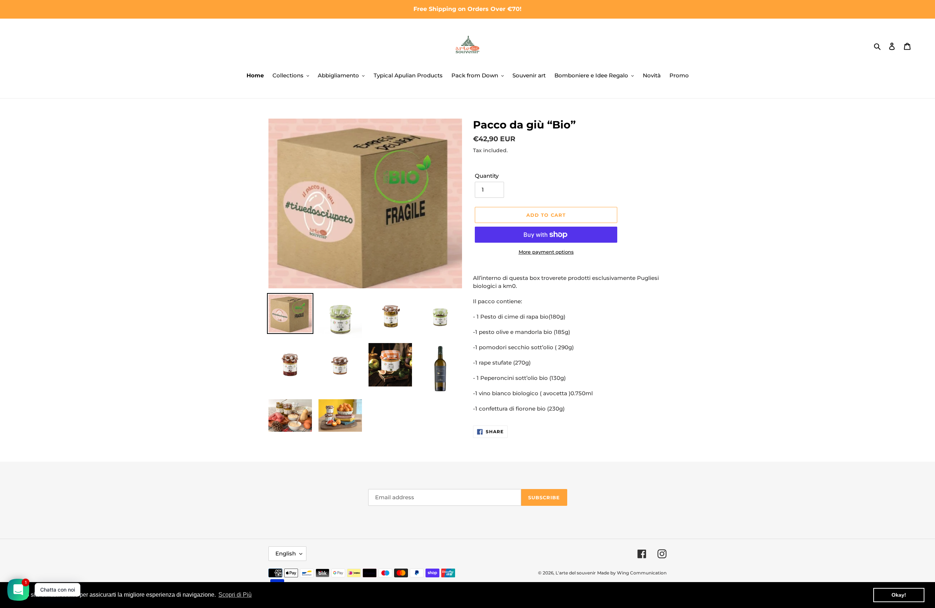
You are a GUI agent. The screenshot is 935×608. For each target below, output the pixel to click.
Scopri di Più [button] (235, 595)
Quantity (487, 175)
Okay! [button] (899, 595)
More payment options (546, 252)
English (285, 553)
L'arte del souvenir (576, 573)
